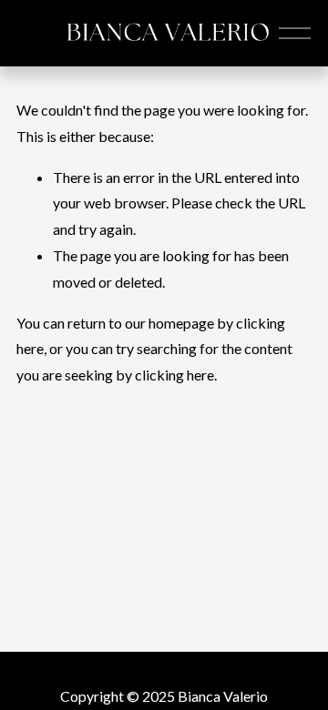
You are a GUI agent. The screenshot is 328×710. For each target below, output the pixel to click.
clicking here (174, 374)
